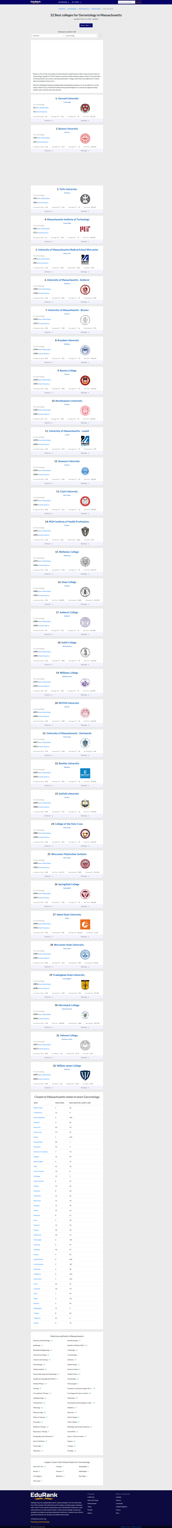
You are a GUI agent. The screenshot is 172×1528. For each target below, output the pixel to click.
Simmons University (67, 461)
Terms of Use (125, 1527)
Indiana (36, 1186)
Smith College (67, 642)
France (118, 1510)
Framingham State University (67, 974)
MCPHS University (67, 703)
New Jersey (38, 1132)
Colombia (119, 1503)
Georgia (36, 1205)
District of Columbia (41, 1152)
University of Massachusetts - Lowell (67, 430)
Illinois (36, 1210)
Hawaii (36, 1323)
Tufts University (67, 189)
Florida (36, 1230)
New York (37, 1127)
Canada (118, 1497)
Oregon (36, 1313)
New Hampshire (39, 1117)
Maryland (37, 1147)
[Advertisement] (48, 57)
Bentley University (67, 763)
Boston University (67, 128)
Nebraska (37, 1269)
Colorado (37, 1289)
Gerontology (72, 9)
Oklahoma (37, 1274)
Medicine (62, 9)
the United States (43, 108)
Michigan (37, 1176)
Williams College (67, 672)
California (37, 1318)
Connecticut (38, 1113)
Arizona (36, 1303)
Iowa (35, 1220)
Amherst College (67, 612)
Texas (36, 1284)
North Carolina (39, 1171)
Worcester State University (67, 944)
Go (100, 36)
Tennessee (37, 1196)
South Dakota (38, 1259)
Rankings (84, 120)
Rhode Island (38, 1108)
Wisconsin (37, 1201)
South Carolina (39, 1181)
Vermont (37, 1122)
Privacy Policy (136, 1527)
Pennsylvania (38, 1142)
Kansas (36, 1254)
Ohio (35, 1166)
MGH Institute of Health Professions (67, 521)
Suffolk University (67, 793)
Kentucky (37, 1191)
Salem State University (67, 914)
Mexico (118, 1500)
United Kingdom (121, 1507)
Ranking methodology (40, 1522)
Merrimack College (67, 1005)
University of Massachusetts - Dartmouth (67, 733)
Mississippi (37, 1240)
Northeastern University (67, 400)
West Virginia (38, 1161)
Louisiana (37, 1249)
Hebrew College (67, 1035)
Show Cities (85, 25)
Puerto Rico (38, 1279)
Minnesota (37, 1235)
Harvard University (67, 98)
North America (84, 9)
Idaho (36, 1298)
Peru (117, 1513)
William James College (67, 1065)
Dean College (67, 582)
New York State (92, 1500)
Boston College (67, 370)
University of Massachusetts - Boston (67, 310)
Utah (35, 1293)
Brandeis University (67, 340)
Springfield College (67, 884)
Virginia (36, 1157)
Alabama (37, 1215)
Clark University (67, 491)
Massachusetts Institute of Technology (67, 219)
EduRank (95, 19)
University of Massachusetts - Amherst (67, 279)
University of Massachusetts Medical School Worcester (67, 249)
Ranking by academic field (67, 32)
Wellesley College (67, 551)
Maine (36, 1137)
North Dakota (38, 1264)
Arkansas (37, 1245)
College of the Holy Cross (67, 823)
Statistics (47, 120)
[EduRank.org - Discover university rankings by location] (36, 2)
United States (96, 9)
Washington (38, 1308)
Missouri (37, 1225)
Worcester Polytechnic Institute (67, 854)
